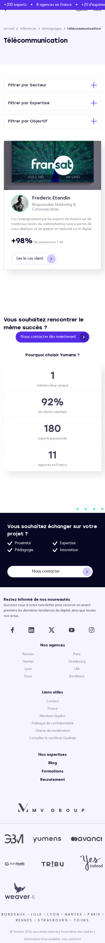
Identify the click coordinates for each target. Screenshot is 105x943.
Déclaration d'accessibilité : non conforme (52, 939)
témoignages (52, 28)
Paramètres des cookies (77, 931)
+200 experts (14, 5)
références (28, 28)
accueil (9, 28)
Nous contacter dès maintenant (48, 337)
